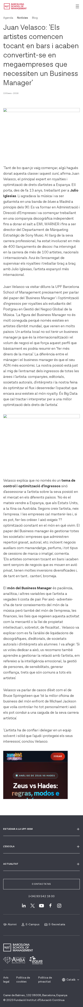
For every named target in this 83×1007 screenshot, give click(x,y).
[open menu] (77, 6)
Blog (35, 18)
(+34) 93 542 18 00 (42, 896)
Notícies (22, 18)
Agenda (8, 18)
